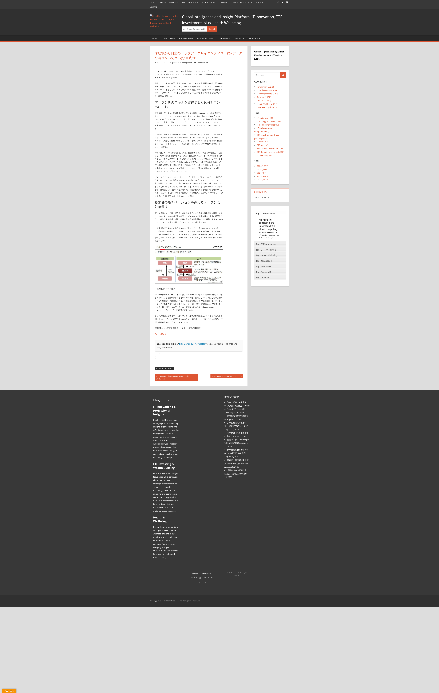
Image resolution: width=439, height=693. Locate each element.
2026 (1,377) (261, 159)
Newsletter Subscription (248, 2)
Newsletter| (206, 553)
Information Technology (168, 2)
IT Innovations (168, 38)
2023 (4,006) (262, 169)
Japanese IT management (179, 63)
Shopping (254, 38)
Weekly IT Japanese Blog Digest (267, 51)
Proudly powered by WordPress (161, 580)
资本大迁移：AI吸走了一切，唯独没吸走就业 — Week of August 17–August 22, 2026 (236, 403)
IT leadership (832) (264, 114)
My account (266, 2)
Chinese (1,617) (263, 97)
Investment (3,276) (264, 83)
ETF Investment (187, 38)
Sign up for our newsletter (188, 343)
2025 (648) (261, 162)
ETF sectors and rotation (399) (269, 141)
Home (152, 2)
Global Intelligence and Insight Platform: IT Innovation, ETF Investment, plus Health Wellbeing (232, 20)
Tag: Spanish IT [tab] (263, 265)
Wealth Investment (191, 2)
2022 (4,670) (262, 173)
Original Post (160, 334)
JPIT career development (164, 369)
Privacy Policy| (196, 557)
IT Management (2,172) (266, 90)
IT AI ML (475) (262, 135)
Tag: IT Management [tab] (266, 237)
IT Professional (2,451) (266, 86)
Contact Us (201, 561)
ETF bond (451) (263, 138)
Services (240, 38)
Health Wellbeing (211, 2)
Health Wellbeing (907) (266, 100)
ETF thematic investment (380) (269, 145)
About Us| (197, 553)
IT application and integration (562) (271, 124)
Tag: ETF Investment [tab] (266, 243)
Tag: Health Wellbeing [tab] (266, 248)
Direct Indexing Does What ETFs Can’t (227, 376)
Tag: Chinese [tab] (262, 271)
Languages (228, 2)
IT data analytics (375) (265, 148)
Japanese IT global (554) (266, 104)
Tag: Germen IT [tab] (263, 260)
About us (153, 7)
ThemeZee (191, 580)
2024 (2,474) (261, 166)
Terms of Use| (207, 557)
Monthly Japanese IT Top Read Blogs (269, 55)
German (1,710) (263, 93)
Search (213, 29)
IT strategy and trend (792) (267, 118)
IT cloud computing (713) (267, 121)
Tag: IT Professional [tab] (265, 207)
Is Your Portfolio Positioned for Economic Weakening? (175, 376)
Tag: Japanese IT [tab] (264, 254)
